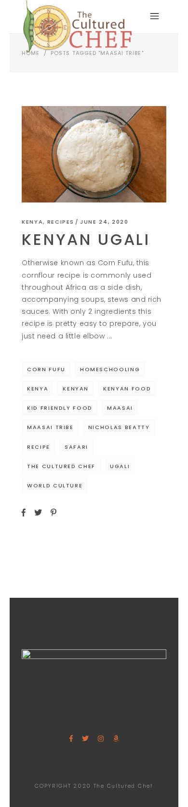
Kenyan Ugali (86, 239)
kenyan (76, 388)
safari (76, 447)
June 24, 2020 (104, 222)
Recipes (61, 222)
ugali (120, 466)
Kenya (32, 222)
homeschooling (110, 369)
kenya (37, 388)
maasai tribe (50, 427)
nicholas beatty (119, 427)
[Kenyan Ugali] (94, 154)
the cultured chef (61, 466)
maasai (120, 408)
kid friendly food (60, 408)
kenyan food (127, 388)
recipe (38, 447)
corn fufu (46, 369)
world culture (54, 485)
